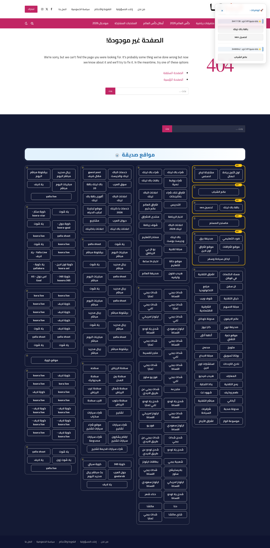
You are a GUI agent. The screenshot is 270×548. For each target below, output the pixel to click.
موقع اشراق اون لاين (206, 248)
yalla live (51, 196)
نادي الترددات (231, 363)
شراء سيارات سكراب (94, 414)
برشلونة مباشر (94, 252)
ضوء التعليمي (231, 238)
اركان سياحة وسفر (219, 259)
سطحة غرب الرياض (94, 390)
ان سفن (231, 286)
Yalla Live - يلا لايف (39, 254)
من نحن (141, 9)
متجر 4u (175, 389)
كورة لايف (64, 303)
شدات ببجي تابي (150, 306)
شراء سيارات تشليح (119, 426)
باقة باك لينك (231, 207)
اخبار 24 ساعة (150, 261)
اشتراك (31, 9)
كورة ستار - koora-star (39, 213)
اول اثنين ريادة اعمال (231, 174)
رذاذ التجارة (206, 384)
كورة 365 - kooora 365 (64, 278)
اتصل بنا (62, 9)
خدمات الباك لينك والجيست (119, 174)
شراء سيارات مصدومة (94, 438)
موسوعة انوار (231, 421)
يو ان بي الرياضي (150, 251)
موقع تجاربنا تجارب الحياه (94, 210)
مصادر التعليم (150, 237)
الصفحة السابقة (173, 73)
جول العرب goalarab (119, 474)
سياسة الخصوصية (80, 9)
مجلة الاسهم (231, 306)
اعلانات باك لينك (119, 228)
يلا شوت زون (63, 459)
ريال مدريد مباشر (119, 266)
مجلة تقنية (175, 249)
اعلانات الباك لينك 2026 (175, 227)
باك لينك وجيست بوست (175, 239)
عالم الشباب (219, 191)
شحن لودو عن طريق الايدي (150, 451)
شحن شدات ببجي (175, 439)
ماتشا (150, 506)
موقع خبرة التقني (231, 337)
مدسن (206, 347)
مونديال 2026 (100, 23)
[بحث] (32, 23)
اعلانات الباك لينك (150, 194)
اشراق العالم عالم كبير (150, 206)
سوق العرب (120, 184)
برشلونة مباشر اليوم (38, 174)
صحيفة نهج (231, 327)
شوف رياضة (150, 225)
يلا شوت (120, 244)
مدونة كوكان (206, 318)
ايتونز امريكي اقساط (150, 415)
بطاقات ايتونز (150, 461)
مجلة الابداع (206, 355)
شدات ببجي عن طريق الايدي (150, 391)
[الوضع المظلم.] (26, 23)
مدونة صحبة (231, 409)
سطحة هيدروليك (94, 378)
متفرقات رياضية (205, 23)
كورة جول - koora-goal (64, 225)
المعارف (231, 376)
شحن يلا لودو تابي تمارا (150, 403)
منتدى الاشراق (150, 216)
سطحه (95, 368)
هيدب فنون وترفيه (175, 275)
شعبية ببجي (175, 461)
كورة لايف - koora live (64, 410)
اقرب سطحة (94, 400)
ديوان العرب (120, 220)
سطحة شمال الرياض (119, 390)
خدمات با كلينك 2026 (119, 210)
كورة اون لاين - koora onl (64, 266)
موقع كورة (51, 360)
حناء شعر (150, 494)
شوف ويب (206, 298)
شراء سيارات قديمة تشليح (107, 448)
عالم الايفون (231, 318)
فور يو (150, 425)
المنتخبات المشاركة (126, 23)
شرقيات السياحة (206, 411)
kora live (39, 295)
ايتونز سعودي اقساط (175, 330)
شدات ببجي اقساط (175, 294)
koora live (39, 235)
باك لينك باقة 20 (94, 186)
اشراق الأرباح (206, 421)
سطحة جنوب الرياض (119, 402)
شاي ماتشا (175, 514)
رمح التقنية (231, 384)
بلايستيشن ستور (175, 472)
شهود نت (206, 392)
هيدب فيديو (206, 376)
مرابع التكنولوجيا (206, 288)
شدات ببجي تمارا (150, 294)
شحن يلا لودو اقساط (150, 330)
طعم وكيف (231, 392)
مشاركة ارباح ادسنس (206, 174)
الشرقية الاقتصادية (206, 308)
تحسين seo (206, 207)
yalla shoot (94, 244)
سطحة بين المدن (119, 378)
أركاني (231, 400)
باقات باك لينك (150, 180)
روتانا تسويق (231, 355)
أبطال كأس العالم (153, 23)
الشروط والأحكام (102, 9)
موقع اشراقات (231, 246)
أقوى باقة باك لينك (94, 198)
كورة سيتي (94, 464)
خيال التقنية (231, 298)
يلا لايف (107, 484)
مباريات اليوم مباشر (119, 254)
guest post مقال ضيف (94, 174)
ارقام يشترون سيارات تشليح (119, 438)
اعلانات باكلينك (94, 228)
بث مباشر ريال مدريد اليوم (94, 474)
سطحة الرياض (119, 368)
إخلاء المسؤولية (124, 9)
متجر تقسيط (150, 352)
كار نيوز (206, 327)
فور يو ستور (150, 377)
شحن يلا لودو (175, 449)
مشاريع (94, 220)
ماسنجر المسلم (218, 223)
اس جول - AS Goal (38, 278)
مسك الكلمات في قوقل (231, 276)
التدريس (175, 204)
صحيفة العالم (150, 273)
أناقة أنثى (206, 335)
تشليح (119, 412)
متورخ (231, 347)
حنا (175, 506)
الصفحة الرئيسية (173, 79)
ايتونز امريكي (150, 316)
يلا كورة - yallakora (38, 266)
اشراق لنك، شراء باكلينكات (175, 194)
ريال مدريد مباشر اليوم (64, 174)
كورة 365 (119, 464)
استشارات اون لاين (206, 365)
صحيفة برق (206, 238)
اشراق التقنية (206, 274)
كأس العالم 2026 (180, 23)
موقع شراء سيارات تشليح (94, 426)
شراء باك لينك (175, 172)
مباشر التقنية (206, 400)
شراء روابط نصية (175, 182)
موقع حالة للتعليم (175, 263)
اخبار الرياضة (175, 216)
